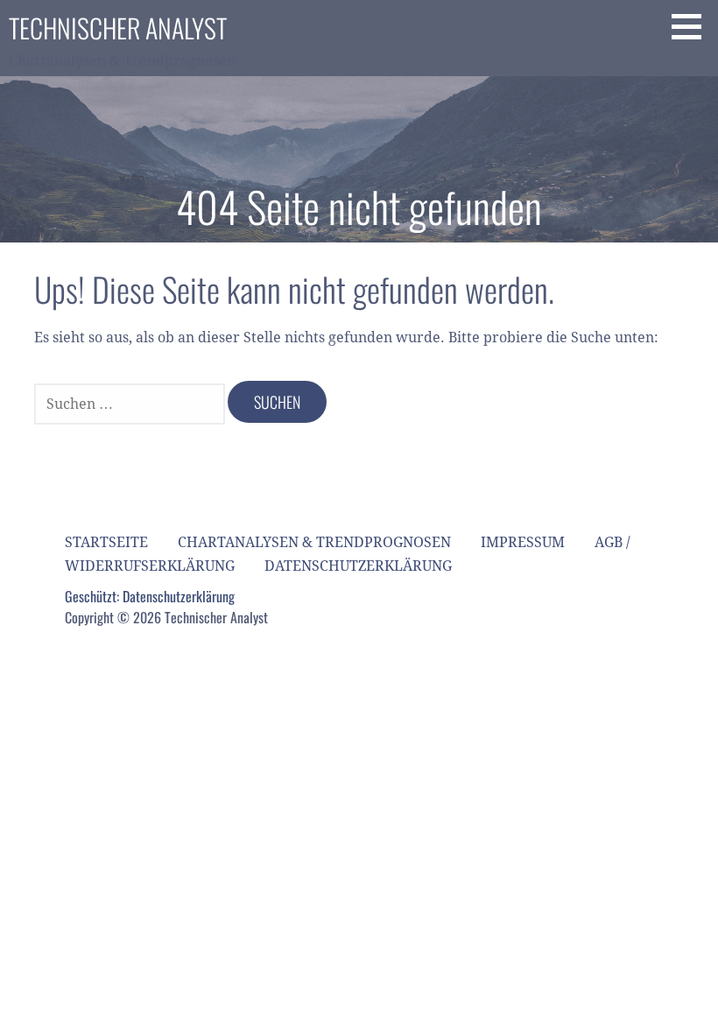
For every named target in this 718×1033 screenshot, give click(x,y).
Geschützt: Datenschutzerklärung (150, 596)
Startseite (106, 542)
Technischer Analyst (118, 27)
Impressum (523, 542)
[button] (692, 26)
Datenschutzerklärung (358, 566)
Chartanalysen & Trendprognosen (314, 542)
